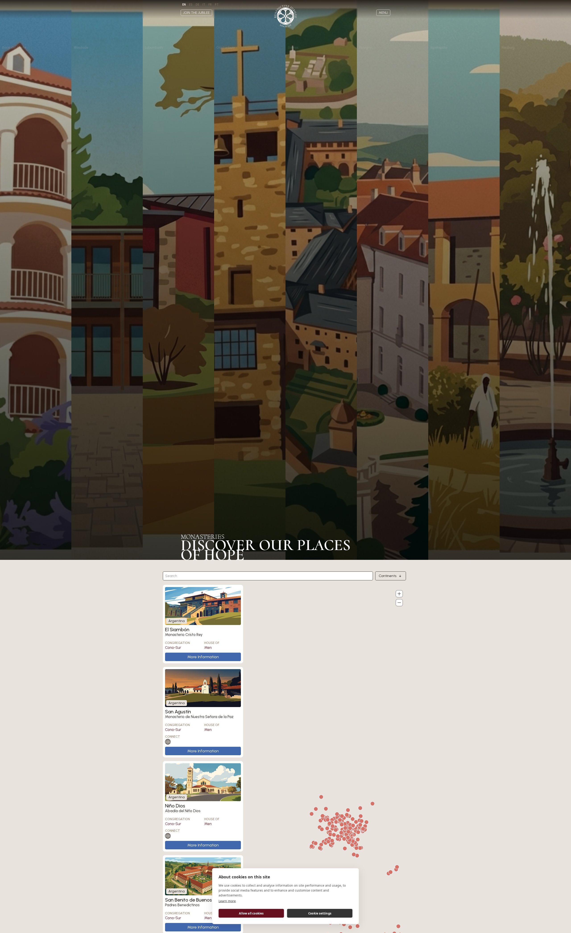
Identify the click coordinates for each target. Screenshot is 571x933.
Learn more (227, 901)
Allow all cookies (251, 913)
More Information (203, 656)
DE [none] (197, 4)
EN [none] (184, 4)
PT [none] (217, 4)
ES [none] (190, 4)
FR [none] (210, 4)
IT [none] (203, 4)
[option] (190, 4)
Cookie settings (319, 913)
